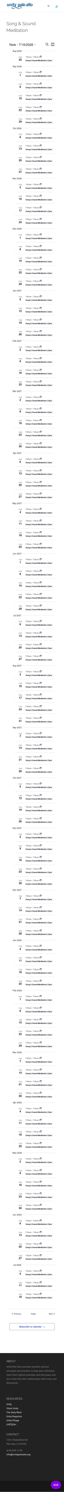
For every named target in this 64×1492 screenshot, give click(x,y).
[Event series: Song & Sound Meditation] (40, 57)
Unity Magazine (14, 1416)
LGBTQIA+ (11, 1424)
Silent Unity (12, 1408)
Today (33, 1314)
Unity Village (12, 1420)
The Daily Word (14, 1412)
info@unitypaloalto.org (18, 1454)
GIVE (55, 1484)
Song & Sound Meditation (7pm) (39, 60)
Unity (9, 1404)
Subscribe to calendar (30, 1326)
